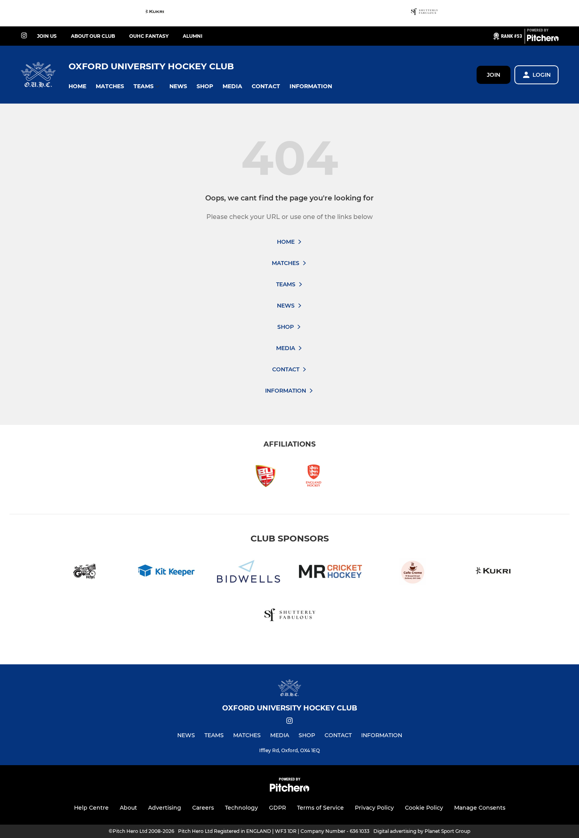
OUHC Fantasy (149, 36)
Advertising (164, 807)
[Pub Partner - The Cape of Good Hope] (84, 573)
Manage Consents (479, 807)
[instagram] (24, 36)
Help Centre (91, 807)
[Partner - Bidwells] (248, 573)
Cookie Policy (424, 807)
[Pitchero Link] (543, 39)
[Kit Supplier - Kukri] (155, 13)
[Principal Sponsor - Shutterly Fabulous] (424, 13)
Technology (241, 807)
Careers (203, 807)
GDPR (277, 807)
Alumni (192, 36)
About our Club (93, 36)
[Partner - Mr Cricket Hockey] (330, 573)
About (128, 807)
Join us (47, 36)
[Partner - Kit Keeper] (166, 573)
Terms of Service (320, 807)
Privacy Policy (374, 807)
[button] (77, 86)
